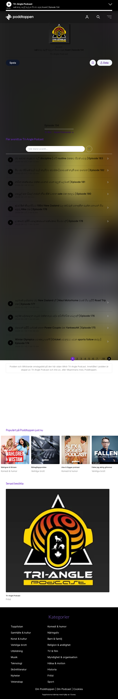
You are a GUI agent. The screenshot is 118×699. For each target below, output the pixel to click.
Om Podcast (64, 689)
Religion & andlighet (59, 644)
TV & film (52, 651)
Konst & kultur (19, 638)
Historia (52, 669)
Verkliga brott (19, 644)
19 (103, 358)
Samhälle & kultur (21, 632)
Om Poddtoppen (44, 689)
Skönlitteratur (19, 669)
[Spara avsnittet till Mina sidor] (93, 63)
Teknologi (16, 663)
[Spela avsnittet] (10, 159)
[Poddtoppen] (19, 17)
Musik (14, 657)
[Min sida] (87, 17)
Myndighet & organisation (62, 657)
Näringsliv (53, 632)
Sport (50, 681)
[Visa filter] (89, 149)
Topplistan (17, 626)
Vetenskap (17, 681)
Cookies (78, 689)
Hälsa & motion (56, 663)
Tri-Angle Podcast (59, 54)
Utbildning (17, 651)
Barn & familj (54, 638)
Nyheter (15, 675)
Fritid (50, 675)
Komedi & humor (57, 626)
